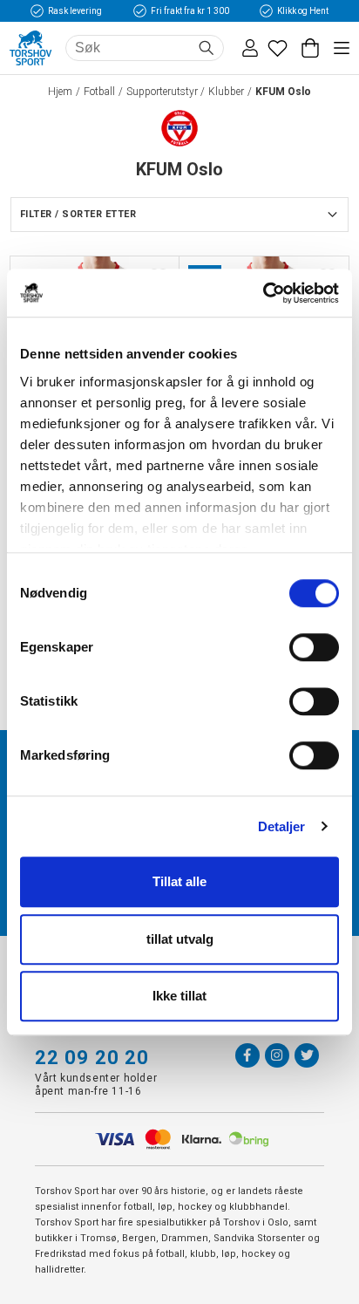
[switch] (314, 647)
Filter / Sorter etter (78, 214)
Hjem (60, 91)
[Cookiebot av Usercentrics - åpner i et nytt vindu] (262, 293)
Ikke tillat (179, 995)
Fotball (99, 91)
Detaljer (282, 826)
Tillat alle (179, 881)
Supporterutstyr (162, 91)
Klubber (226, 91)
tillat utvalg (179, 939)
